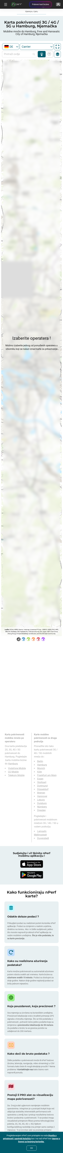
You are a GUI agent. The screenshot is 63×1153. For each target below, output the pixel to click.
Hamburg (13, 763)
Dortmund (42, 785)
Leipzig (41, 799)
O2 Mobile (13, 771)
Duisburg (42, 803)
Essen (40, 778)
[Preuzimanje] (31, 864)
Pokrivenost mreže (42, 54)
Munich (41, 768)
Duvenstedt (43, 838)
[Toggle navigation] (5, 4)
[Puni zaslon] (57, 46)
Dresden (41, 810)
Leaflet (7, 629)
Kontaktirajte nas (25, 1069)
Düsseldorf (42, 789)
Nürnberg (42, 806)
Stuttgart (41, 782)
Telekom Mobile (16, 775)
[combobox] (10, 46)
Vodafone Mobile (17, 768)
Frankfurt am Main (47, 775)
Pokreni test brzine (40, 4)
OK (31, 1148)
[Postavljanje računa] (58, 4)
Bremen (41, 792)
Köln (39, 771)
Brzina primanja (48, 54)
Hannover (42, 796)
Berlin (40, 761)
